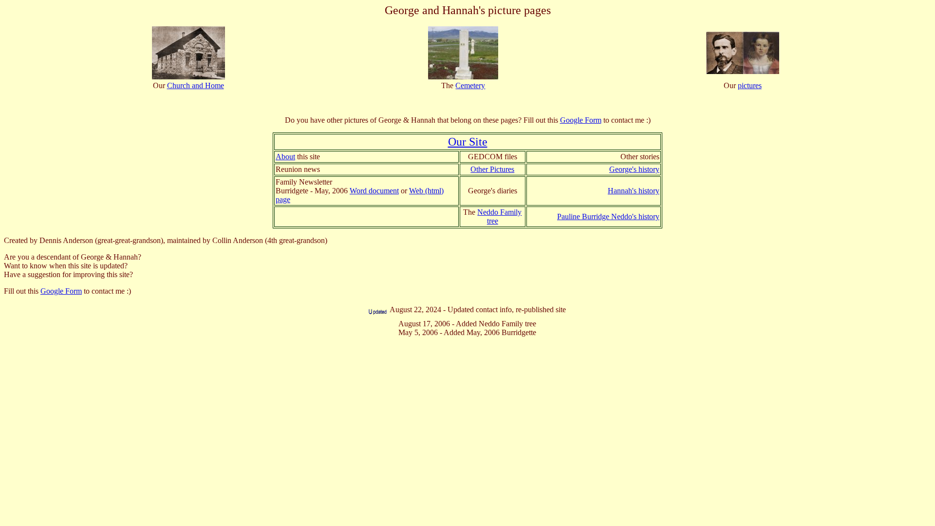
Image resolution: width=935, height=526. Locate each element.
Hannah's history (633, 191)
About (285, 156)
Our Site (467, 141)
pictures (750, 85)
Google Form (580, 120)
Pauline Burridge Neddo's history (608, 216)
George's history (634, 169)
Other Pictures (492, 169)
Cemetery (470, 85)
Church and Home (195, 85)
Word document (374, 191)
